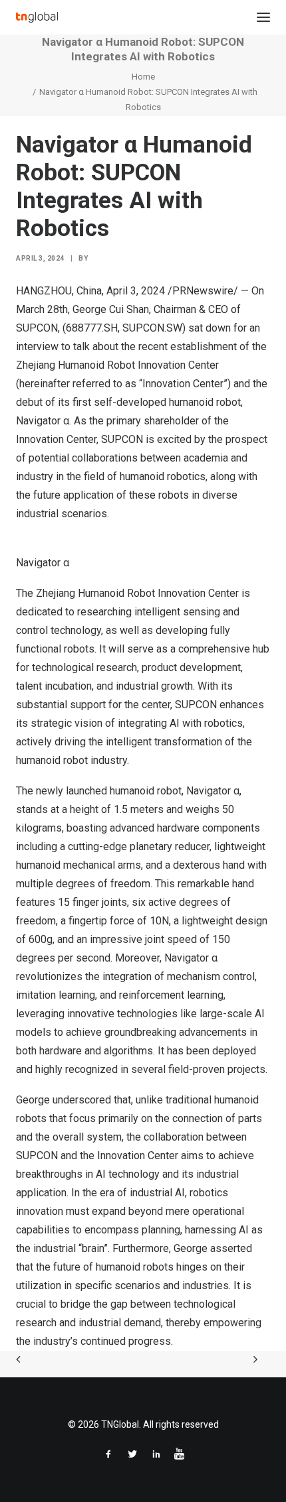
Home (143, 77)
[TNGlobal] (37, 17)
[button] (263, 17)
